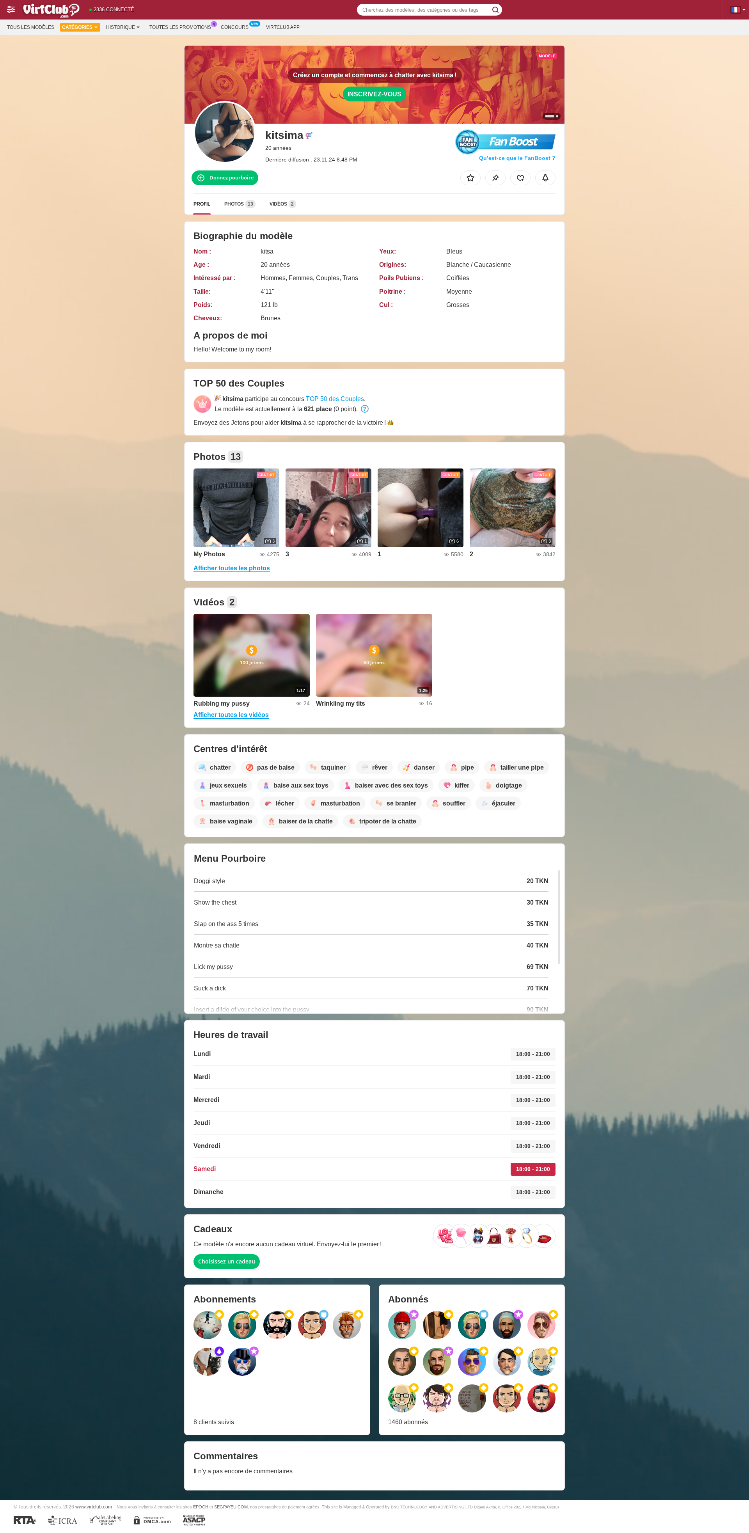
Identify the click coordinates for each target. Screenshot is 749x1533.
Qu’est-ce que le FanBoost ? (517, 158)
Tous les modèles (30, 27)
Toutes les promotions (180, 27)
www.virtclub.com (93, 1506)
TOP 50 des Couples (335, 399)
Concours (234, 27)
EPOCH (200, 1507)
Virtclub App (283, 27)
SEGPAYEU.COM (231, 1507)
